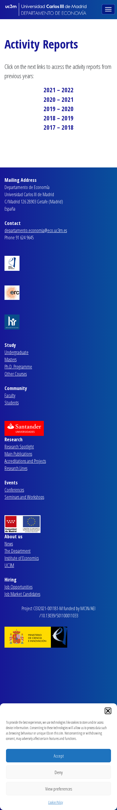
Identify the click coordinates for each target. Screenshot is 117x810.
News (8, 543)
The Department (17, 551)
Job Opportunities (18, 587)
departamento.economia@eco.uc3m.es (35, 230)
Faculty (9, 395)
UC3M (9, 565)
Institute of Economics (21, 558)
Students (11, 402)
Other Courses (15, 374)
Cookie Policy (55, 802)
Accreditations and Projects (25, 461)
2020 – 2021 (59, 99)
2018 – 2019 (59, 118)
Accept (59, 756)
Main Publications (18, 454)
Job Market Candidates (22, 594)
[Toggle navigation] (109, 8)
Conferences (14, 489)
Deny (59, 772)
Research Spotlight (19, 446)
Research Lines (15, 468)
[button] (108, 711)
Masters (10, 359)
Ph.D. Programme (18, 366)
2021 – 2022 (59, 90)
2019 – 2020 (59, 109)
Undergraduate (16, 352)
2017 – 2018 (59, 127)
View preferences (58, 789)
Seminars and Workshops (24, 497)
